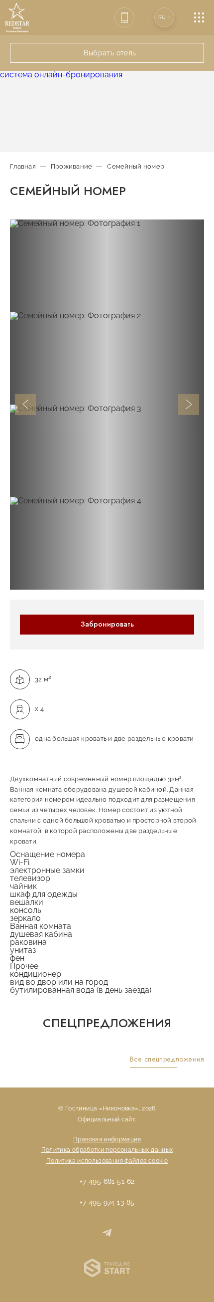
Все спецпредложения (167, 1059)
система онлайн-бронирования (61, 74)
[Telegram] (107, 1234)
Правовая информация (107, 1139)
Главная (23, 166)
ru (162, 17)
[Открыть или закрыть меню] (204, 17)
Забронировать (107, 624)
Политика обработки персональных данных (107, 1149)
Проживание (72, 166)
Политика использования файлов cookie (107, 1160)
